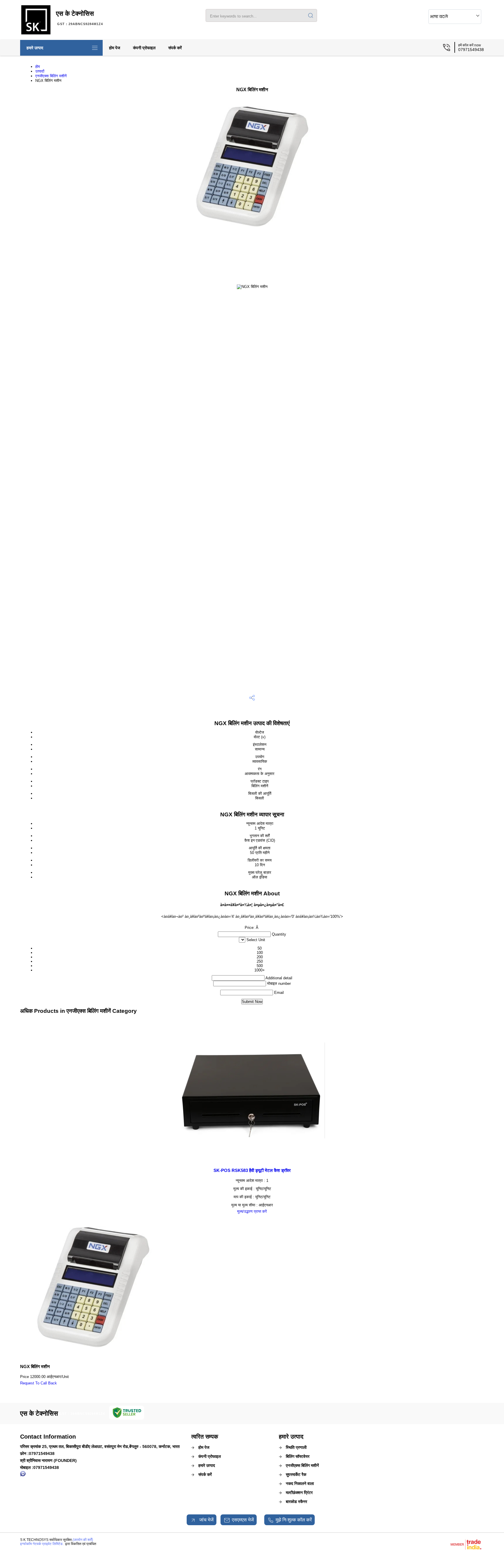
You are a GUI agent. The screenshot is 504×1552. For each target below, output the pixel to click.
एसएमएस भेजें (243, 1519)
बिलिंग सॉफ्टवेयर (297, 1456)
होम (37, 66)
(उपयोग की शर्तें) (83, 1540)
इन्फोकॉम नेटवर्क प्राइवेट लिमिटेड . (42, 1544)
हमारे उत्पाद (35, 47)
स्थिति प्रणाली (296, 1447)
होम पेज (114, 47)
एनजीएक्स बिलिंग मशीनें (50, 76)
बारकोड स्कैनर (296, 1501)
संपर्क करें (175, 47)
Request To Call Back (38, 1383)
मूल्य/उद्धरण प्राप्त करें (252, 1211)
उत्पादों (39, 71)
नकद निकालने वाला (300, 1483)
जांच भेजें (206, 1519)
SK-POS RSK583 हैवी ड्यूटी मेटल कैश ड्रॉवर (252, 1170)
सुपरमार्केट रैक (296, 1474)
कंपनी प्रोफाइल (144, 47)
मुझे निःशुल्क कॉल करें (294, 1519)
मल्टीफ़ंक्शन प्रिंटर (299, 1492)
